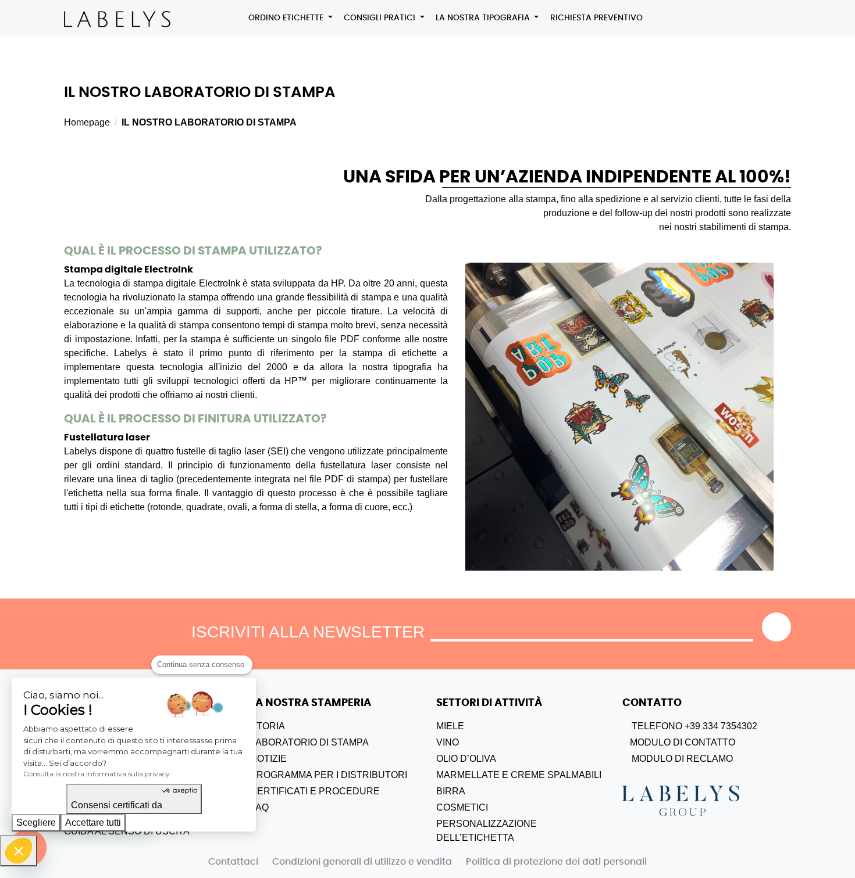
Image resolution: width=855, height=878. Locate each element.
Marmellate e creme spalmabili (518, 775)
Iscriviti (776, 627)
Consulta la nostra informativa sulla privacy (96, 773)
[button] (18, 850)
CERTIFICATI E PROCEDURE (315, 791)
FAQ (259, 807)
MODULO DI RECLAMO (681, 759)
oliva (482, 759)
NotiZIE (268, 759)
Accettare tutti (93, 822)
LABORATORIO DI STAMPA (309, 742)
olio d (451, 759)
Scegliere (36, 822)
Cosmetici (462, 807)
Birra (450, 791)
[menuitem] (291, 18)
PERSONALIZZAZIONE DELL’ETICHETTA (486, 831)
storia (267, 726)
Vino (447, 742)
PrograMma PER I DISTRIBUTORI (328, 775)
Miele (450, 726)
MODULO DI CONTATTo (681, 742)
